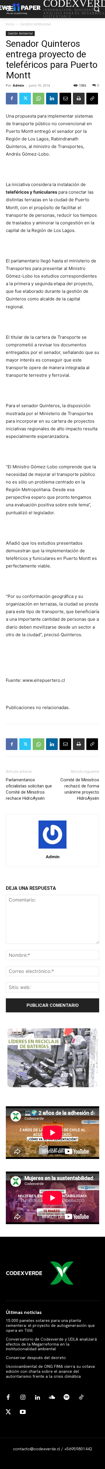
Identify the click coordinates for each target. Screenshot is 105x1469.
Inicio (10, 24)
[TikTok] (81, 1397)
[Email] (65, 98)
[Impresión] (79, 98)
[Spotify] (66, 1397)
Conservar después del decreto (36, 1357)
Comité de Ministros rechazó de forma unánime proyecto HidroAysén (79, 789)
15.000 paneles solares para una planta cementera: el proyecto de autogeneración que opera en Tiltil (50, 1325)
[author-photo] (52, 848)
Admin (18, 85)
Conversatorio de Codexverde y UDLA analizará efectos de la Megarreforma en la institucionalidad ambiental (51, 1344)
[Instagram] (23, 1397)
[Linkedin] (52, 98)
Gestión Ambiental (35, 24)
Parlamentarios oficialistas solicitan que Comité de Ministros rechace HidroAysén (29, 789)
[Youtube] (23, 1412)
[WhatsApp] (38, 98)
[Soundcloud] (52, 1397)
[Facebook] (12, 98)
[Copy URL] (92, 98)
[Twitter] (25, 98)
